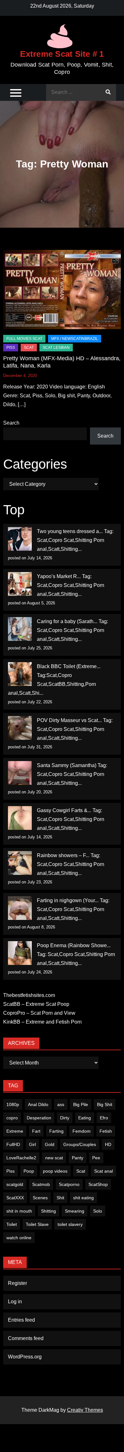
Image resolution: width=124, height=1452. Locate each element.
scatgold (14, 1184)
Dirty (64, 1117)
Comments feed (26, 1338)
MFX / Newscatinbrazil (74, 338)
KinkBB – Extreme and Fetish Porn (42, 1022)
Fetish (106, 1131)
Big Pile (80, 1104)
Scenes (40, 1197)
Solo (97, 1211)
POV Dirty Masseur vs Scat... (69, 720)
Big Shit (104, 1104)
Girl (32, 1144)
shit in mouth (19, 1211)
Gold (49, 1144)
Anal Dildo (38, 1104)
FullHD (13, 1144)
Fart (36, 1131)
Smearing (74, 1211)
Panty (77, 1157)
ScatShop (98, 1184)
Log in (15, 1301)
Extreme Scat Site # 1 (62, 54)
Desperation (39, 1117)
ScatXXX (15, 1197)
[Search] (108, 92)
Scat (29, 347)
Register (17, 1283)
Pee (96, 1157)
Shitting (48, 1211)
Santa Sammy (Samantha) (66, 765)
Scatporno (69, 1184)
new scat (54, 1157)
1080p (12, 1104)
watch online (18, 1237)
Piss (10, 347)
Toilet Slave (37, 1224)
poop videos (55, 1171)
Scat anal (103, 1171)
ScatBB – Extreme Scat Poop (36, 1004)
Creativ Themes (85, 1410)
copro (12, 1117)
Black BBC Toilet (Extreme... (68, 666)
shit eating (83, 1197)
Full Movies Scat (24, 338)
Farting (56, 1131)
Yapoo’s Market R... (59, 576)
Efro (104, 1117)
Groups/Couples (79, 1144)
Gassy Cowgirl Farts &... (64, 810)
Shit (60, 1197)
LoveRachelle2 (21, 1157)
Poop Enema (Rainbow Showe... (74, 945)
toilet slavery (70, 1224)
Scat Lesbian (56, 347)
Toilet (11, 1224)
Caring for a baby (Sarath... (67, 621)
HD (108, 1144)
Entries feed (21, 1320)
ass (60, 1104)
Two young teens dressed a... (70, 531)
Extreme (14, 1131)
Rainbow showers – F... (63, 855)
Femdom (81, 1131)
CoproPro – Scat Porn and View (39, 1013)
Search (11, 423)
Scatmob (41, 1184)
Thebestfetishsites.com (29, 995)
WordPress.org (25, 1356)
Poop (29, 1171)
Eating (84, 1117)
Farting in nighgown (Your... (68, 900)
